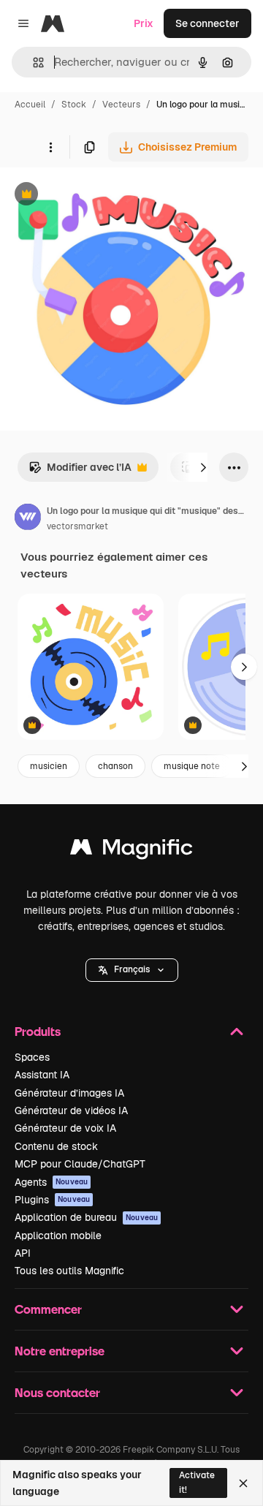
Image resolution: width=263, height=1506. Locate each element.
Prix (143, 23)
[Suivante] (203, 467)
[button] (131, 970)
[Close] (243, 1483)
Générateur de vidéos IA (71, 1110)
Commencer (48, 1309)
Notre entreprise (59, 1350)
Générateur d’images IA (69, 1093)
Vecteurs (121, 104)
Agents (51, 1182)
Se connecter (207, 23)
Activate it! (197, 1482)
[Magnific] (131, 850)
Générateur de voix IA (65, 1128)
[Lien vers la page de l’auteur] (28, 519)
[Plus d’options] (50, 147)
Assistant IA (42, 1074)
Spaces (32, 1057)
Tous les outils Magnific (69, 1270)
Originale (96, 196)
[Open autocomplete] (32, 62)
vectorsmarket (77, 526)
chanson (115, 766)
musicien (48, 766)
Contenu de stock (56, 1146)
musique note (192, 766)
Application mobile (58, 1235)
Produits (38, 1031)
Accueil (30, 104)
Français (132, 969)
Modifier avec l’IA (80, 471)
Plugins (52, 1199)
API (23, 1253)
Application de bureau (86, 1217)
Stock (73, 104)
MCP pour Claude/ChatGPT (80, 1163)
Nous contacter (57, 1392)
